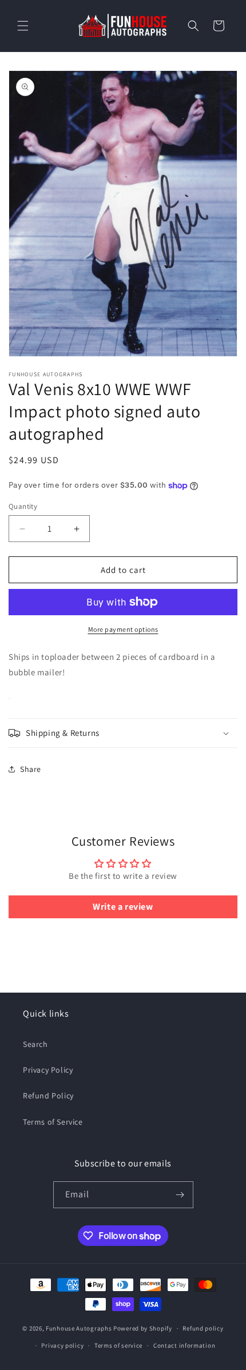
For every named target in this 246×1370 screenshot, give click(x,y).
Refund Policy (48, 1095)
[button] (22, 25)
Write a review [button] (123, 907)
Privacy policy (62, 1345)
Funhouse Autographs (79, 1328)
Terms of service (118, 1345)
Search (35, 1044)
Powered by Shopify (142, 1328)
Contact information (184, 1345)
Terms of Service (53, 1122)
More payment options (123, 629)
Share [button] (30, 769)
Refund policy (202, 1328)
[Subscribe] (180, 1194)
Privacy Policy (48, 1070)
